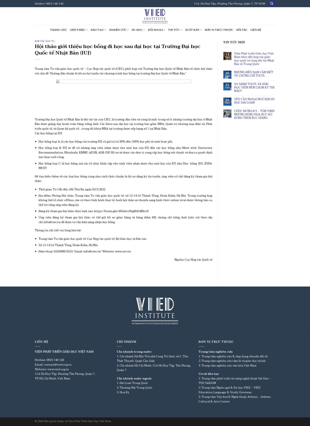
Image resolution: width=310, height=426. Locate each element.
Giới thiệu (77, 30)
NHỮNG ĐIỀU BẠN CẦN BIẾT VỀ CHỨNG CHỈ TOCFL (253, 74)
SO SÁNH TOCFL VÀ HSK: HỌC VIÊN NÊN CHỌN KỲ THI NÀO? (254, 88)
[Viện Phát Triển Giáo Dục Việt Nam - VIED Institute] (155, 16)
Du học (137, 30)
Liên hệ (256, 30)
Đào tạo (97, 30)
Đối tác (241, 30)
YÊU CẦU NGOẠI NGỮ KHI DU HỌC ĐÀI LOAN (254, 101)
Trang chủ (58, 30)
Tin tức (173, 30)
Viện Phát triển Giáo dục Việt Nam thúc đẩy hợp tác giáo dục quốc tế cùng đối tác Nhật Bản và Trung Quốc (254, 59)
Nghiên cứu (117, 30)
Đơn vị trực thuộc (219, 30)
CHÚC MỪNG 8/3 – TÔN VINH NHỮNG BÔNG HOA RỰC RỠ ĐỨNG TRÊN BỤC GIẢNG (254, 114)
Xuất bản (192, 30)
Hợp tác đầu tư (45, 41)
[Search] (272, 4)
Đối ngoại (155, 30)
